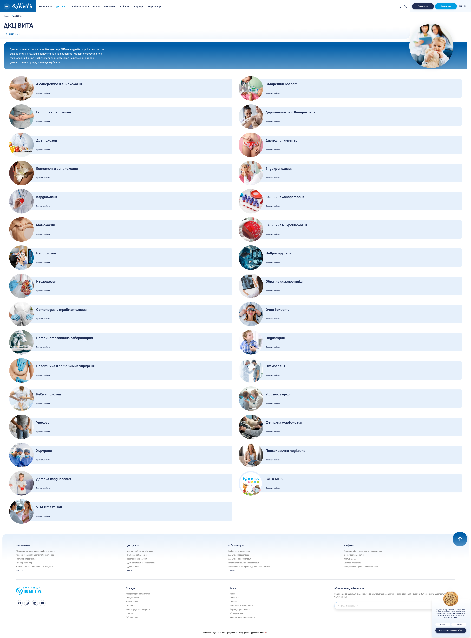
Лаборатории (236, 545)
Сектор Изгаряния (353, 563)
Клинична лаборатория (238, 555)
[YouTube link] (42, 603)
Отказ (459, 624)
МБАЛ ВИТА (23, 545)
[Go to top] (460, 539)
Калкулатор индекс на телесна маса (361, 567)
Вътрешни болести (137, 555)
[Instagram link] (27, 603)
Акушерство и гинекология (140, 551)
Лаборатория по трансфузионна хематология (250, 567)
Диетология (133, 567)
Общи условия (236, 613)
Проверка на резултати (239, 551)
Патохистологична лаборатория (243, 563)
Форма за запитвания (239, 609)
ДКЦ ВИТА (133, 545)
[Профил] (405, 6)
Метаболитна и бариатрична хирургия (34, 567)
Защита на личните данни (242, 617)
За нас (232, 594)
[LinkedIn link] (35, 603)
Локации (129, 613)
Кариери (233, 601)
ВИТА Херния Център (354, 555)
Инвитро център (24, 563)
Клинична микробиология (239, 559)
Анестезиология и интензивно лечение (35, 555)
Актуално (234, 598)
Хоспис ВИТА (350, 559)
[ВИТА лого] (22, 6)
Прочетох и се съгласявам (450, 630)
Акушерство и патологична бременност (35, 551)
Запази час (446, 6)
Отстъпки (131, 605)
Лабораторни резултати (138, 594)
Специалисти (132, 598)
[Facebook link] (20, 603)
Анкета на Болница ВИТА (241, 605)
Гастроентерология (26, 559)
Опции (442, 624)
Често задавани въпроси (138, 609)
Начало (7, 16)
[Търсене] (399, 6)
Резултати (423, 6)
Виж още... (20, 571)
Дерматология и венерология (141, 563)
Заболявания (132, 601)
